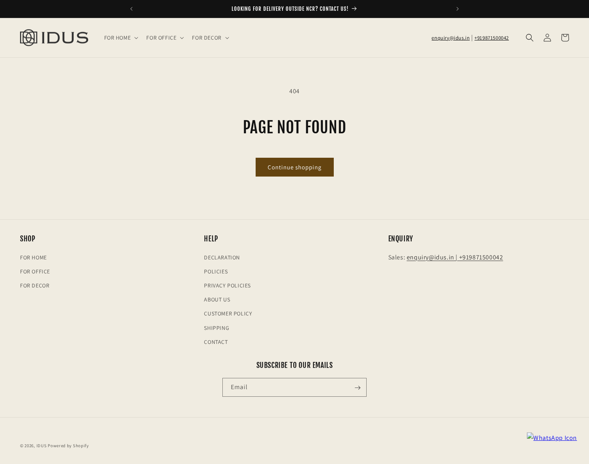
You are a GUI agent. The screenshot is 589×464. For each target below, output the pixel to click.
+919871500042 (491, 37)
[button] (120, 37)
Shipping (216, 327)
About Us (217, 299)
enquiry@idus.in (451, 37)
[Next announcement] (457, 9)
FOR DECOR (34, 285)
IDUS (41, 445)
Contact (216, 341)
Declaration (222, 257)
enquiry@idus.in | (433, 257)
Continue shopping (295, 167)
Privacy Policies (227, 285)
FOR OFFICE (35, 271)
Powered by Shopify (68, 445)
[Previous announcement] (131, 9)
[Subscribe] (357, 387)
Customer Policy (228, 313)
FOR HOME (33, 257)
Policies (216, 271)
